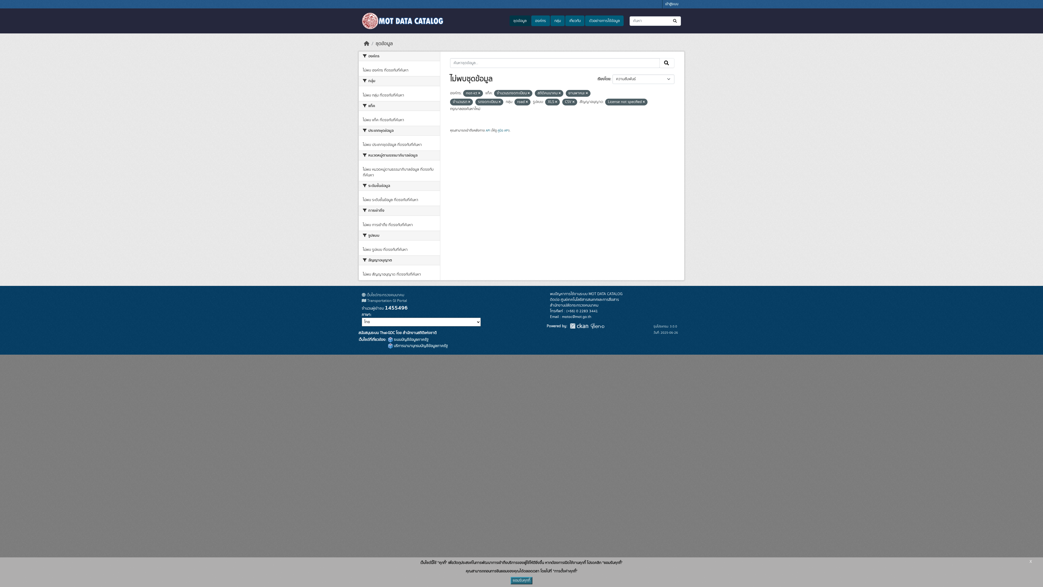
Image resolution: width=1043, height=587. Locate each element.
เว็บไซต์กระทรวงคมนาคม (385, 295)
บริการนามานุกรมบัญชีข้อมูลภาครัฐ (420, 346)
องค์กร (540, 21)
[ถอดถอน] (479, 93)
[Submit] (675, 21)
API (488, 130)
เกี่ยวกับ (575, 21)
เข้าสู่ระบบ (671, 4)
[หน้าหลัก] (366, 43)
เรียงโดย (604, 79)
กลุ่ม (557, 21)
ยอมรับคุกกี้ (521, 580)
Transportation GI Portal (386, 301)
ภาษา (366, 314)
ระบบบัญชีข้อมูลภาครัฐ (411, 339)
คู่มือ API (503, 130)
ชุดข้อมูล (520, 21)
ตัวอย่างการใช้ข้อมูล (604, 21)
